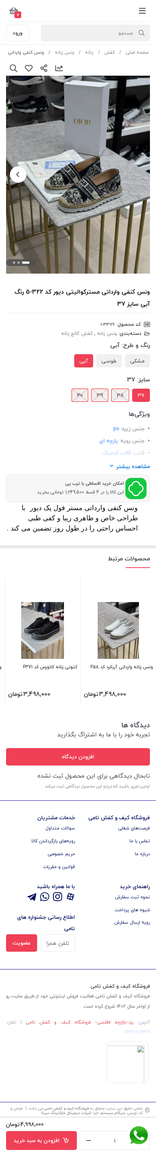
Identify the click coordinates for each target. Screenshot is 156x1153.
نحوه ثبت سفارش (132, 897)
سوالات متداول (60, 828)
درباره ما (142, 854)
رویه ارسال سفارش (132, 922)
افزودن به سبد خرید (38, 1140)
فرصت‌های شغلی (134, 828)
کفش (110, 52)
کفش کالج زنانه (77, 333)
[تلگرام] (31, 897)
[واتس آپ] (44, 897)
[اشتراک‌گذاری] (43, 68)
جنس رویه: (132, 440)
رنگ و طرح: (136, 345)
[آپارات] (70, 897)
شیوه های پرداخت (132, 910)
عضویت (21, 943)
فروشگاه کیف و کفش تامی (66, 1108)
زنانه (89, 52)
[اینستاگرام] (57, 897)
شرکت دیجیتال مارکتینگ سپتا (66, 1112)
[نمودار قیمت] (59, 68)
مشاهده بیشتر (133, 466)
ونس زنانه (64, 52)
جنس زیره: (133, 428)
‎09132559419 (136, 1032)
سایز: (143, 379)
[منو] (142, 10)
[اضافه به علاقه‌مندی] (28, 68)
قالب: (139, 452)
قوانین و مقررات (59, 867)
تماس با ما (139, 841)
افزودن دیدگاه (78, 756)
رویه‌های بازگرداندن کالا (53, 841)
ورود (17, 32)
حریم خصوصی (61, 854)
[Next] (18, 174)
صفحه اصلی (137, 52)
